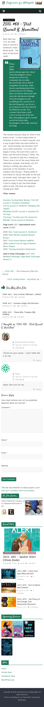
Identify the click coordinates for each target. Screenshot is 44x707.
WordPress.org (7, 680)
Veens (17, 374)
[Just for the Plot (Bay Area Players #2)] (17, 622)
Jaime (22, 563)
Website (4, 466)
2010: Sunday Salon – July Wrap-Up (24, 279)
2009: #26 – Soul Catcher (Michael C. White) (21, 294)
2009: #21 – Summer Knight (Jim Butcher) (20, 303)
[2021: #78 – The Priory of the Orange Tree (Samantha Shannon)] (8, 598)
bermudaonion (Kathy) (25, 342)
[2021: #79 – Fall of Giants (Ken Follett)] (8, 584)
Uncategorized (9, 20)
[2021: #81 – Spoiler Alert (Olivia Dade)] (22, 530)
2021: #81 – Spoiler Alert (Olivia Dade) (19, 558)
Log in (3, 668)
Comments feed (8, 676)
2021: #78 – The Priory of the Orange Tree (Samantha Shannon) (28, 601)
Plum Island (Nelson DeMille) (21, 241)
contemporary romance (12, 553)
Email (4, 453)
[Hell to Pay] (6, 622)
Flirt (5, 42)
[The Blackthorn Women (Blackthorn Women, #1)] (6, 640)
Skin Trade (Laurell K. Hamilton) (23, 232)
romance (32, 553)
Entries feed (6, 672)
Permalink (19, 348)
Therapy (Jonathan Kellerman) (22, 249)
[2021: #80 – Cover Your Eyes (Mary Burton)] (8, 570)
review (24, 553)
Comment (6, 407)
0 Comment (23, 306)
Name (4, 440)
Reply (38, 360)
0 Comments (34, 607)
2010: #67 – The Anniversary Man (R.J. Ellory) (20, 272)
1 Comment (21, 297)
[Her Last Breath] (29, 622)
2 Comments (21, 34)
